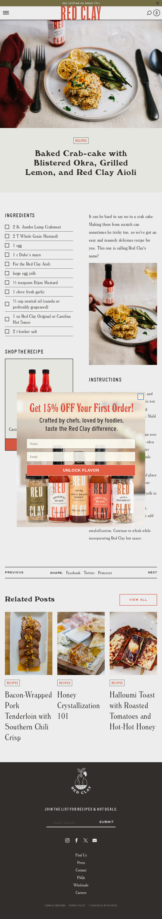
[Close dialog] (141, 397)
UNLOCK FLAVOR (81, 470)
